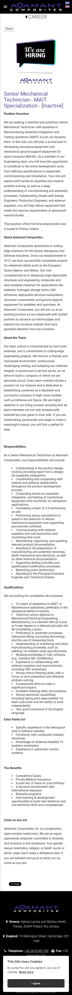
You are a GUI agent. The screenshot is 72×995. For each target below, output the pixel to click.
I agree (36, 983)
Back (9, 28)
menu (5, 6)
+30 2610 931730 (36, 951)
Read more (26, 972)
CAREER (37, 17)
